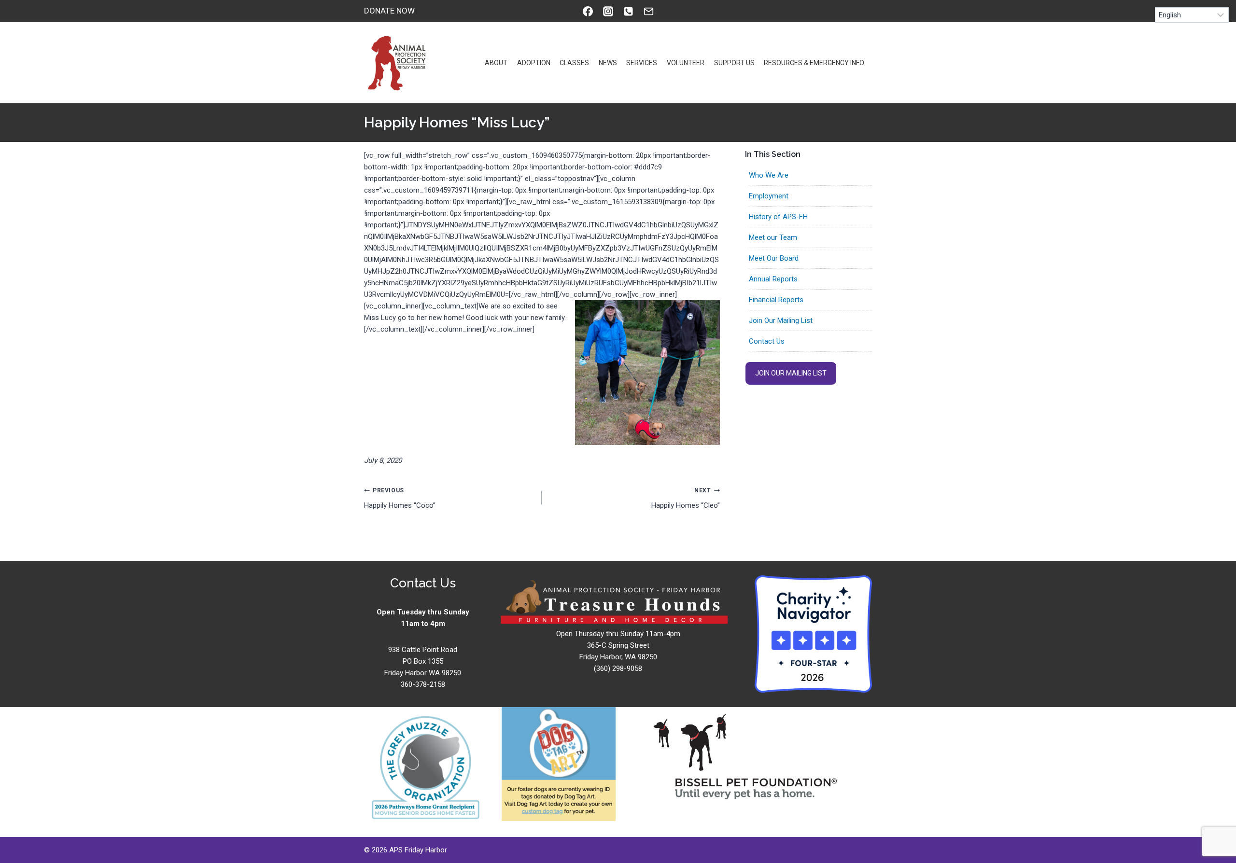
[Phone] (628, 11)
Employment (768, 196)
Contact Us (767, 341)
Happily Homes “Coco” (399, 498)
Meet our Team (773, 237)
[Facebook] (587, 11)
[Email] (648, 11)
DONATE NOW (389, 10)
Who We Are (768, 175)
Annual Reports (773, 279)
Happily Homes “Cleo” (685, 498)
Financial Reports (776, 299)
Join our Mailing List (791, 373)
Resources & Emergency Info (814, 63)
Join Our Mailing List (781, 320)
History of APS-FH (778, 216)
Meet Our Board (774, 258)
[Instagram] (608, 11)
